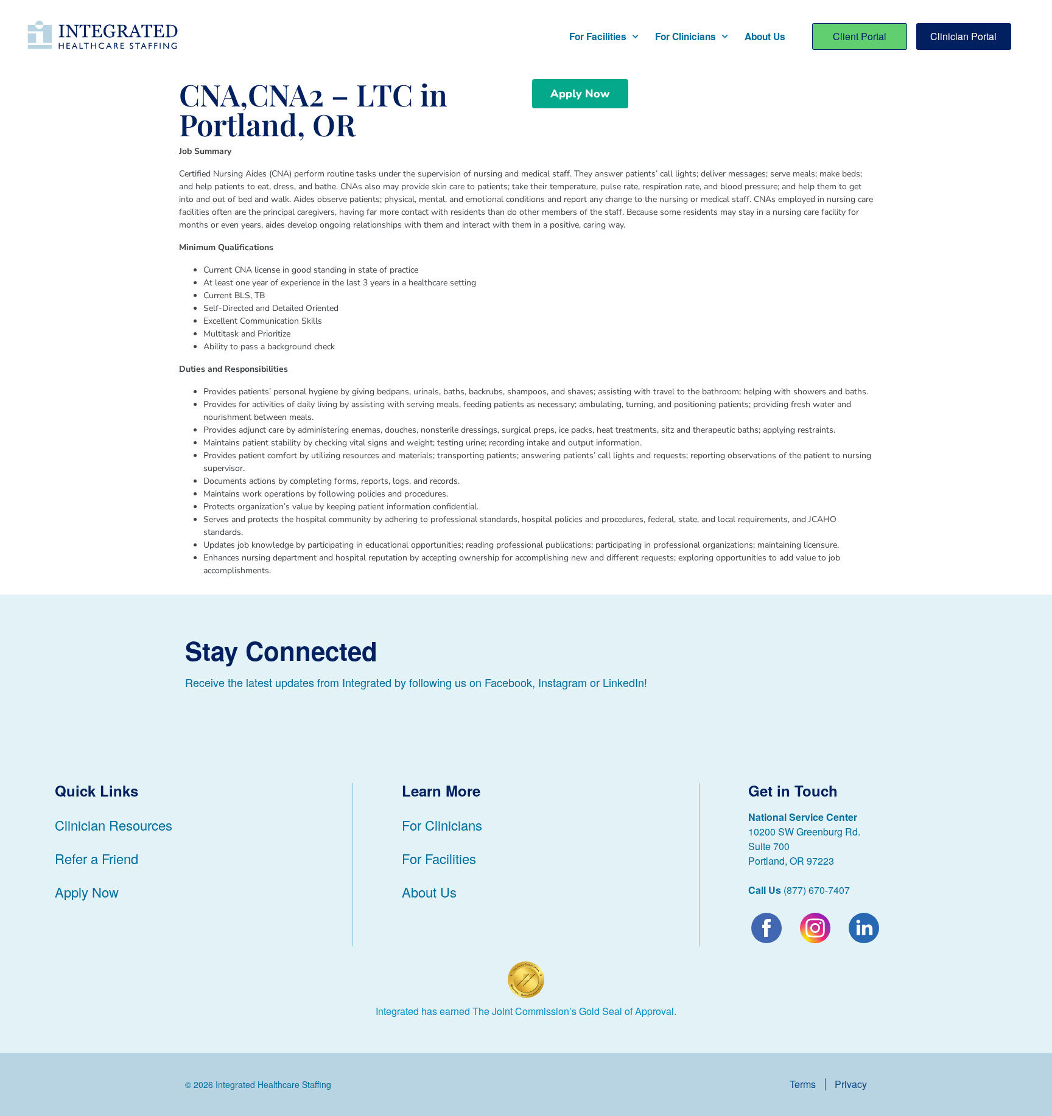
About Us (765, 36)
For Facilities (597, 36)
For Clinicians (685, 36)
